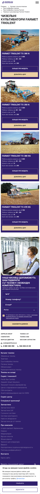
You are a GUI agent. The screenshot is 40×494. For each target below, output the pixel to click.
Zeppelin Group (6, 334)
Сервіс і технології (8, 376)
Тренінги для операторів (10, 442)
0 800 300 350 (8, 346)
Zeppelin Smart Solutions (10, 382)
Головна (3, 6)
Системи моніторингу (9, 416)
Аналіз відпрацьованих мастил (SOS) (15, 393)
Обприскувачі (6, 367)
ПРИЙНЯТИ (20, 483)
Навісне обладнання (8, 419)
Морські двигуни (7, 340)
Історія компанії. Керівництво (12, 428)
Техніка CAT (24, 334)
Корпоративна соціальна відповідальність (17, 447)
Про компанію (7, 425)
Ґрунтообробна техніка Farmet (13, 10)
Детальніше (21, 478)
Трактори (4, 359)
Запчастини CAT (7, 410)
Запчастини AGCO (8, 408)
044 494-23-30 (25, 346)
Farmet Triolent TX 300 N (15, 54)
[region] (20, 479)
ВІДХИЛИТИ (20, 489)
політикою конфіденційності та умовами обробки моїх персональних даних (22, 316)
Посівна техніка (7, 364)
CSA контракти (6, 390)
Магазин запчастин (27, 340)
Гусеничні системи (8, 413)
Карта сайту (5, 458)
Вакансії (4, 445)
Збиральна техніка (8, 356)
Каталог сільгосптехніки (18, 6)
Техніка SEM (24, 337)
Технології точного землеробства (13, 385)
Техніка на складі (8, 372)
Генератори (5, 337)
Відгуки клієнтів (7, 436)
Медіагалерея (6, 434)
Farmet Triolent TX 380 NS (16, 156)
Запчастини (6, 405)
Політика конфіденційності (11, 450)
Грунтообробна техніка (9, 361)
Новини (4, 431)
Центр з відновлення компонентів (14, 388)
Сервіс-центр (6, 397)
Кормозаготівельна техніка (11, 370)
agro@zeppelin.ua (10, 343)
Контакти (5, 454)
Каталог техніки (7, 353)
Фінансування (6, 439)
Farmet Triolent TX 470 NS (16, 207)
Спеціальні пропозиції (10, 401)
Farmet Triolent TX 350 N (15, 105)
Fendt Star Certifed (8, 379)
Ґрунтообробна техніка (11, 8)
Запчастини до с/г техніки (11, 421)
